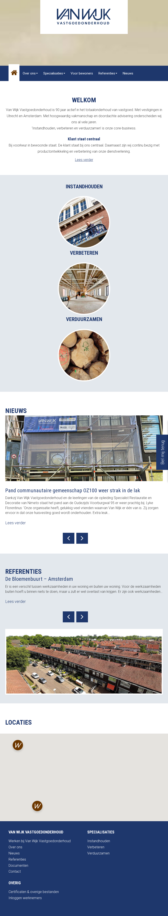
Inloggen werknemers (25, 898)
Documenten (18, 865)
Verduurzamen (98, 853)
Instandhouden (98, 841)
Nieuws (128, 73)
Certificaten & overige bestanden (34, 892)
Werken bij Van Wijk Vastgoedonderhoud (40, 841)
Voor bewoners (82, 73)
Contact (50, 89)
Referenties (106, 73)
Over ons (29, 73)
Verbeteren (95, 847)
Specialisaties (53, 73)
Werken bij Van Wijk (24, 89)
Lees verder (84, 160)
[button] (18, 746)
